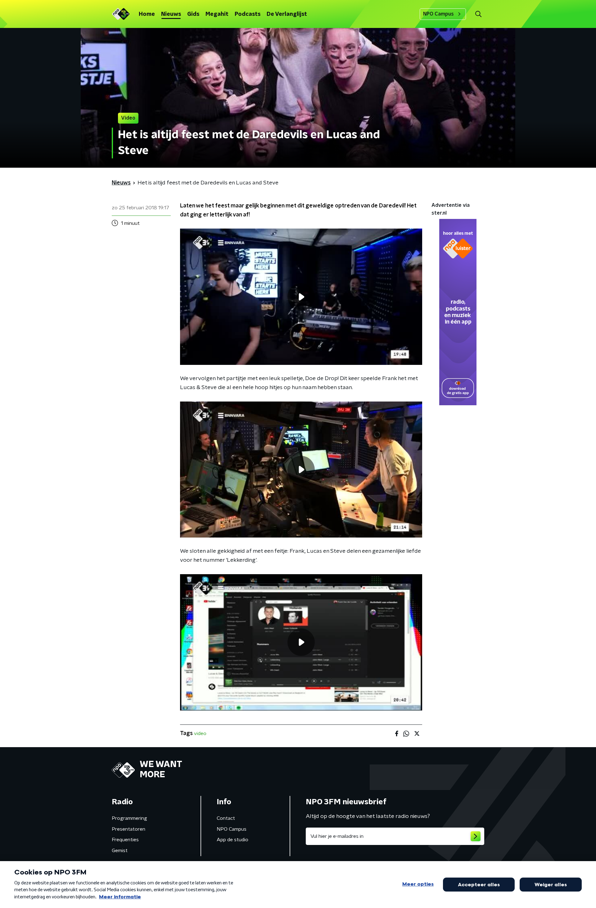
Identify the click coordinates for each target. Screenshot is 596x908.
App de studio (232, 839)
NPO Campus (438, 13)
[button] (478, 14)
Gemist (120, 850)
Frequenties (125, 839)
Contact (226, 818)
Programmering (129, 818)
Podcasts (247, 14)
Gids (193, 14)
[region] (301, 297)
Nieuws (171, 14)
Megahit (216, 14)
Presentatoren (128, 829)
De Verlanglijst (287, 14)
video (200, 733)
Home (147, 14)
